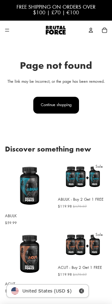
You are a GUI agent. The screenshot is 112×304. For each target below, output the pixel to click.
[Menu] (7, 30)
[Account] (91, 30)
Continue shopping (56, 105)
